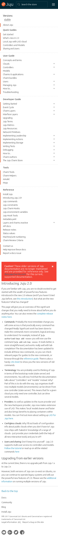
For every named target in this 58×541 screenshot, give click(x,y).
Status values (9, 233)
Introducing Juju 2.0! (12, 198)
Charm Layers (9, 111)
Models (6, 71)
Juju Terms (8, 121)
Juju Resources (10, 128)
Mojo (5, 183)
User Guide (8, 55)
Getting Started (10, 104)
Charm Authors (10, 157)
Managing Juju (9, 85)
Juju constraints (10, 205)
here (17, 452)
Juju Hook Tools (10, 215)
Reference (8, 189)
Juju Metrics (8, 125)
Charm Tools (8, 172)
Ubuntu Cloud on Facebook (22, 532)
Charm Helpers (10, 175)
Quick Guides (10, 30)
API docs (7, 226)
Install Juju (8, 194)
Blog (3, 507)
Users (5, 81)
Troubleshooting (11, 92)
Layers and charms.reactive (15, 223)
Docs (3, 497)
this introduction (24, 299)
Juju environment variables (15, 212)
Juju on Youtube (3, 532)
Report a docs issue (12, 253)
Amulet (6, 179)
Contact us (8, 246)
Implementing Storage (13, 142)
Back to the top (9, 491)
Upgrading (7, 118)
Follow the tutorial (12, 448)
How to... (7, 88)
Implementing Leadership (14, 135)
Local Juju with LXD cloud (15, 41)
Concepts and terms (12, 60)
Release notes (9, 230)
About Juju (8, 25)
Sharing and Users (11, 48)
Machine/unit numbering (14, 237)
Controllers (8, 67)
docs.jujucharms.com (15, 274)
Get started (8, 34)
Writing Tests (9, 146)
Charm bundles (10, 78)
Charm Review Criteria (13, 240)
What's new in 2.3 (11, 38)
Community (6, 502)
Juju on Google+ (10, 532)
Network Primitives (11, 132)
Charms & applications (13, 74)
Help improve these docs (14, 249)
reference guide (31, 358)
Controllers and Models (14, 45)
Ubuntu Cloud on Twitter (16, 532)
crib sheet (15, 362)
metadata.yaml (9, 219)
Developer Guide (12, 99)
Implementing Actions (13, 139)
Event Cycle (8, 107)
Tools (6, 167)
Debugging (8, 150)
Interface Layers (10, 114)
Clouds (6, 64)
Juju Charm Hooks (11, 208)
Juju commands (10, 201)
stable (7, 19)
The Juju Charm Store (13, 160)
